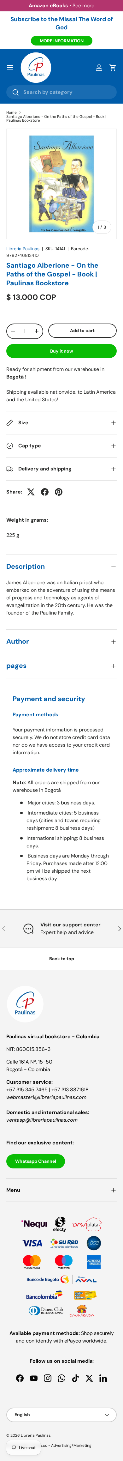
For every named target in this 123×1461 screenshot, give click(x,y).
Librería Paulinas (22, 249)
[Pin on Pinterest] (59, 492)
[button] (113, 68)
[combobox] (61, 92)
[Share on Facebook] (45, 492)
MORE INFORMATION (62, 41)
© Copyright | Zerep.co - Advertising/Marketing (48, 1445)
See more (83, 5)
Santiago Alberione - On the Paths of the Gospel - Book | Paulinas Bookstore (56, 118)
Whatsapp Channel (35, 1161)
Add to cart (82, 330)
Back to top (61, 958)
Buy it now (61, 351)
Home (11, 112)
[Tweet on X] (31, 492)
